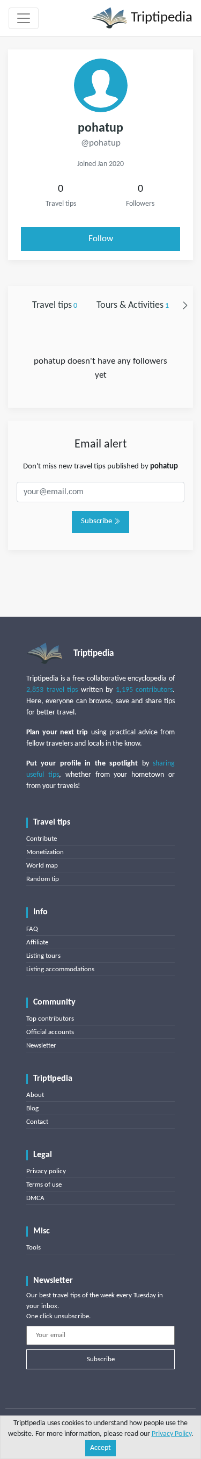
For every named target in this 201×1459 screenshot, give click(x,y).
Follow (100, 238)
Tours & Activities (132, 305)
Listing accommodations (60, 969)
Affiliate (37, 942)
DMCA (35, 1198)
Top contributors (50, 1018)
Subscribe (97, 521)
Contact (37, 1121)
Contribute (41, 838)
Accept (100, 1447)
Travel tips (54, 305)
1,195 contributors (144, 690)
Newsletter (41, 1045)
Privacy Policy (171, 1434)
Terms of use (44, 1184)
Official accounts (50, 1032)
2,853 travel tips (52, 690)
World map (42, 865)
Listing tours (43, 955)
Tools (33, 1247)
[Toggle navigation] (24, 18)
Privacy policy (46, 1171)
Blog (32, 1108)
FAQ (32, 929)
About (35, 1095)
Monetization (45, 852)
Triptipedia (160, 18)
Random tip (42, 879)
